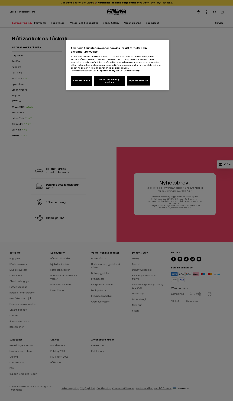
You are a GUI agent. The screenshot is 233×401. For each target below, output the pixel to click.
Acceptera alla (81, 80)
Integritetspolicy (106, 70)
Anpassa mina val (139, 80)
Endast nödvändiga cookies (109, 80)
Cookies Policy (131, 70)
